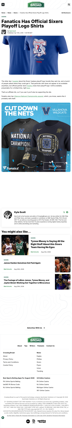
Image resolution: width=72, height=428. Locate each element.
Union (39, 368)
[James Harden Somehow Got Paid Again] (62, 264)
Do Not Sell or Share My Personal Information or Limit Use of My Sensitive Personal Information (36, 415)
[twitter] (64, 212)
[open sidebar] (3, 4)
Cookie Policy (8, 365)
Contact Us (50, 346)
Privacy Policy (8, 359)
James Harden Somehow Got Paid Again (22, 263)
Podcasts (40, 346)
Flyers (39, 365)
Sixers (4, 16)
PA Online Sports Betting (11, 381)
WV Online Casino (43, 390)
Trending (40, 371)
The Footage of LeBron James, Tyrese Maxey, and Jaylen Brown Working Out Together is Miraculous (27, 281)
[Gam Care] (33, 421)
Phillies (39, 359)
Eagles (39, 356)
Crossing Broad (9, 353)
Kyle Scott (12, 31)
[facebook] (67, 212)
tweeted (15, 81)
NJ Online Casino (43, 384)
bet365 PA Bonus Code (11, 384)
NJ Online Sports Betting (11, 387)
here (28, 88)
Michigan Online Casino (45, 387)
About (19, 346)
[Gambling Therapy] (42, 421)
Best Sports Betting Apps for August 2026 (18, 378)
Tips (25, 346)
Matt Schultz (35, 252)
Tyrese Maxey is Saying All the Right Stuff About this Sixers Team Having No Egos (47, 244)
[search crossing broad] (69, 4)
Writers (32, 346)
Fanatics (30, 86)
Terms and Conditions (11, 362)
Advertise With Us (34, 328)
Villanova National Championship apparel (28, 96)
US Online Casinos (43, 378)
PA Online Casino (43, 381)
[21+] (28, 421)
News (39, 353)
